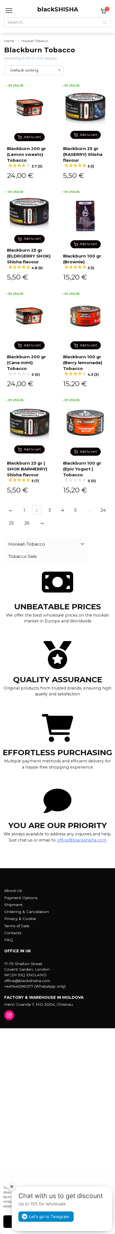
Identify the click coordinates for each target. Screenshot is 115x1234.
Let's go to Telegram (49, 1216)
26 (26, 523)
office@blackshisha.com (82, 840)
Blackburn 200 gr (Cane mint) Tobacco (26, 365)
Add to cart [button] (32, 137)
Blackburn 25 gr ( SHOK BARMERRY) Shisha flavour (27, 471)
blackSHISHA (57, 9)
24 (103, 510)
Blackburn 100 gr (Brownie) (82, 261)
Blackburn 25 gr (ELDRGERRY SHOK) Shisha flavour (29, 258)
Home (9, 41)
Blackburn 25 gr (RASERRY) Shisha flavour (82, 157)
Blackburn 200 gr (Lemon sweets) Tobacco (26, 157)
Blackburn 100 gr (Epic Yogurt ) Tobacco (82, 471)
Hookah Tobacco (34, 41)
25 (11, 523)
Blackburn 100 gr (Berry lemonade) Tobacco (82, 365)
